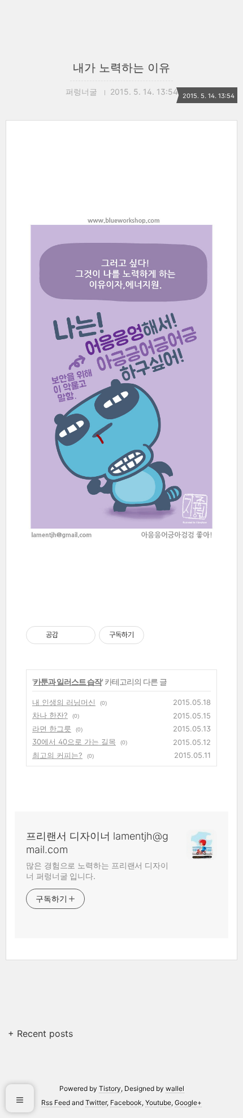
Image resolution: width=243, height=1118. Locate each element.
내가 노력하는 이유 (121, 67)
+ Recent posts (40, 1033)
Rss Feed (55, 1102)
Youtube (158, 1102)
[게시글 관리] (83, 635)
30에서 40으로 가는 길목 (74, 741)
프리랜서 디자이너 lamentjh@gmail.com (97, 842)
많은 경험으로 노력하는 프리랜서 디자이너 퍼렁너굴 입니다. (97, 870)
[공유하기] (69, 635)
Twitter (96, 1102)
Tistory (110, 1088)
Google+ (188, 1102)
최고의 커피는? (57, 755)
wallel (175, 1088)
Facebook (126, 1102)
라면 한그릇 (51, 728)
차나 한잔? (50, 715)
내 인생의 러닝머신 (64, 702)
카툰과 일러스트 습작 (67, 681)
